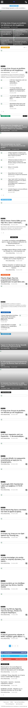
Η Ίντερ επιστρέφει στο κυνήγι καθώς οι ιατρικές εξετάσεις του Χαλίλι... (13, 559)
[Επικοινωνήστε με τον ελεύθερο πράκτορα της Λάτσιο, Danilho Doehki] (14, 574)
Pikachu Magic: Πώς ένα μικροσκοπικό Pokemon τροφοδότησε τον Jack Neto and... (13, 280)
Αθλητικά (3, 66)
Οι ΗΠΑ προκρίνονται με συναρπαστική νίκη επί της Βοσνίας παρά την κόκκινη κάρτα (14, 363)
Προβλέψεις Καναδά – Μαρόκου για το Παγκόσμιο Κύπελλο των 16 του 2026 (11, 689)
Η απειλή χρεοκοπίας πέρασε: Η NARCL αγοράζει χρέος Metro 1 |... (13, 636)
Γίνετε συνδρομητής (21, 659)
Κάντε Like (23, 652)
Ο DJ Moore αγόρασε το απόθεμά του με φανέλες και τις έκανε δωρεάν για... (14, 257)
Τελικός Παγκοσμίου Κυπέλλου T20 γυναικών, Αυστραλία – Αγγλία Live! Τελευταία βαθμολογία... (9, 318)
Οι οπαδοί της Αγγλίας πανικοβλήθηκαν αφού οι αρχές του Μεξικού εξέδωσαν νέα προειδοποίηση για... (14, 242)
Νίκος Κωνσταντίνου (5, 149)
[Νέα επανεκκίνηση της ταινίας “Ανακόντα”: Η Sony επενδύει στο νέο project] (14, 141)
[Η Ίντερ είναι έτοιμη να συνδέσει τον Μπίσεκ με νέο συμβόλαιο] (14, 19)
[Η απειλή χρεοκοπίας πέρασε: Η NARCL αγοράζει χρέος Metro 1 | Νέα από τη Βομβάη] (14, 626)
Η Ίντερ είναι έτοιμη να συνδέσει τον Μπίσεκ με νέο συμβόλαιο (13, 24)
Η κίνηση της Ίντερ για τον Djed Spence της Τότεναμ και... (12, 534)
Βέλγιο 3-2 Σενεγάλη (13, 167)
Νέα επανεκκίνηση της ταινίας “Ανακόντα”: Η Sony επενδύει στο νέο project (13, 145)
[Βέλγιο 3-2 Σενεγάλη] (4, 168)
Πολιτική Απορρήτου (10, 703)
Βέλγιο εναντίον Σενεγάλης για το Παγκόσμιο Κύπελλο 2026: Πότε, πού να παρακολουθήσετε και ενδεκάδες (14, 127)
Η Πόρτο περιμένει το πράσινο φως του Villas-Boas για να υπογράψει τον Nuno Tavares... (14, 266)
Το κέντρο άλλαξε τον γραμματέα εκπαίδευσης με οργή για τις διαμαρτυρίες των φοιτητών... (21, 33)
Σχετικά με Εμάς (19, 703)
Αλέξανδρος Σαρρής (5, 388)
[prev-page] (1, 111)
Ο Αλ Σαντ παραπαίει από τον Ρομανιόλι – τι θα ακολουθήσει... (18, 81)
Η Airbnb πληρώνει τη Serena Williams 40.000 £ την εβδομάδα (17, 189)
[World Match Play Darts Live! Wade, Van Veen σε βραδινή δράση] (5, 106)
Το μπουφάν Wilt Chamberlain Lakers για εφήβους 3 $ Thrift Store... (18, 97)
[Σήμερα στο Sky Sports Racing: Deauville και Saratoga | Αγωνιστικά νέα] (14, 341)
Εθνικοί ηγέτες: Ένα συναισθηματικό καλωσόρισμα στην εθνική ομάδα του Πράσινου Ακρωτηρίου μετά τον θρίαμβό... (13, 668)
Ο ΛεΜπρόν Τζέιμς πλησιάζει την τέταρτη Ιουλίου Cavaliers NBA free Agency (13, 675)
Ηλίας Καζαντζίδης (5, 27)
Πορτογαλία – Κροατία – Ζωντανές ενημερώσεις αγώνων (10, 682)
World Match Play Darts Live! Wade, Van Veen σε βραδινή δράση (21, 43)
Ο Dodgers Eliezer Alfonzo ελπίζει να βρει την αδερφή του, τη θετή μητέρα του (14, 250)
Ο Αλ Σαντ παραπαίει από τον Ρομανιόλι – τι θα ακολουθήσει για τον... (6, 33)
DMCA (11, 702)
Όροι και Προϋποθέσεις (19, 702)
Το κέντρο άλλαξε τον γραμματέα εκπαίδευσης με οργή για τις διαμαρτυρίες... (18, 89)
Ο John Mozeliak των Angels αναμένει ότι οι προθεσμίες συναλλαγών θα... (9, 326)
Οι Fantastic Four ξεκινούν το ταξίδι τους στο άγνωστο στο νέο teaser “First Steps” (14, 384)
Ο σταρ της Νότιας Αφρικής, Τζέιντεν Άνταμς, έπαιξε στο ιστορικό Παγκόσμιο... (11, 611)
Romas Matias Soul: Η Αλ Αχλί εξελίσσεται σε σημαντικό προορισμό (17, 173)
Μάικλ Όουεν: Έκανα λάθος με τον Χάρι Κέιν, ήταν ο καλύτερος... (13, 222)
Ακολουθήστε (22, 655)
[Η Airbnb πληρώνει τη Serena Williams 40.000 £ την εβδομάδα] (4, 190)
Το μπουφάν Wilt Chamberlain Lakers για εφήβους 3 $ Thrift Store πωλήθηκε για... (7, 42)
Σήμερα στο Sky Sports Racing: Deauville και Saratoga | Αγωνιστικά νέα (13, 345)
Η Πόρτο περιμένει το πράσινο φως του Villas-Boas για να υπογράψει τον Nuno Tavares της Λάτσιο (17, 154)
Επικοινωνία (6, 702)
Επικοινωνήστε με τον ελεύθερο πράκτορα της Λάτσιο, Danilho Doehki (12, 585)
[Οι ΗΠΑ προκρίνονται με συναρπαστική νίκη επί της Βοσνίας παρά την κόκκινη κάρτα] (14, 359)
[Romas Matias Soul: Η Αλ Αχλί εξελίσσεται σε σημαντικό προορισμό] (4, 174)
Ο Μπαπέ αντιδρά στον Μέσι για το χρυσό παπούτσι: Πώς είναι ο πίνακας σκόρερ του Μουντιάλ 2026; (17, 161)
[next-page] (3, 111)
